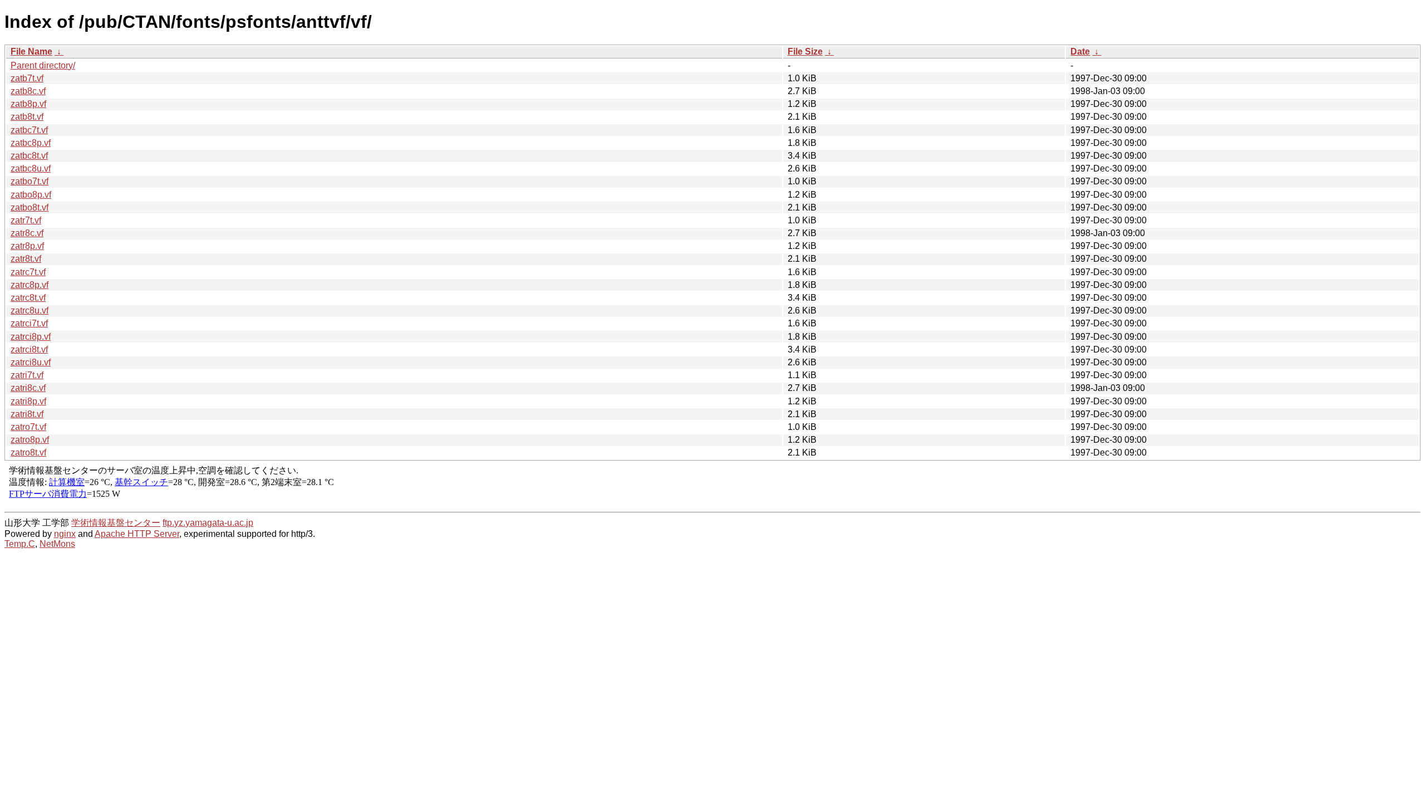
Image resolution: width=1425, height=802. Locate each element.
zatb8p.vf (28, 104)
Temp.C (19, 544)
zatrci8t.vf (29, 349)
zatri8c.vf (28, 388)
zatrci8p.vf (31, 336)
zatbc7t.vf (29, 130)
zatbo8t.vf (29, 207)
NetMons (57, 544)
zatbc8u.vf (31, 168)
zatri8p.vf (28, 401)
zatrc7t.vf (28, 272)
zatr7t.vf (26, 220)
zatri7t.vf (27, 375)
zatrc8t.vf (28, 297)
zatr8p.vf (27, 246)
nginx (65, 534)
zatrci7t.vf (29, 323)
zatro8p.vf (30, 439)
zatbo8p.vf (31, 194)
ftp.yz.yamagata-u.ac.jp (208, 522)
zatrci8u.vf (31, 362)
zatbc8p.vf (31, 143)
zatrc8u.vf (29, 310)
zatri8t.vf (27, 414)
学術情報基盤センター (115, 522)
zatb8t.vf (27, 116)
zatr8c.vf (27, 233)
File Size (805, 51)
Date (1080, 51)
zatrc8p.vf (29, 285)
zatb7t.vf (27, 78)
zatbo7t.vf (29, 181)
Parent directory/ (43, 65)
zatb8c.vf (28, 91)
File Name (31, 51)
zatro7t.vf (28, 427)
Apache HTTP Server (137, 534)
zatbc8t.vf (29, 155)
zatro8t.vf (28, 452)
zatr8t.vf (26, 258)
